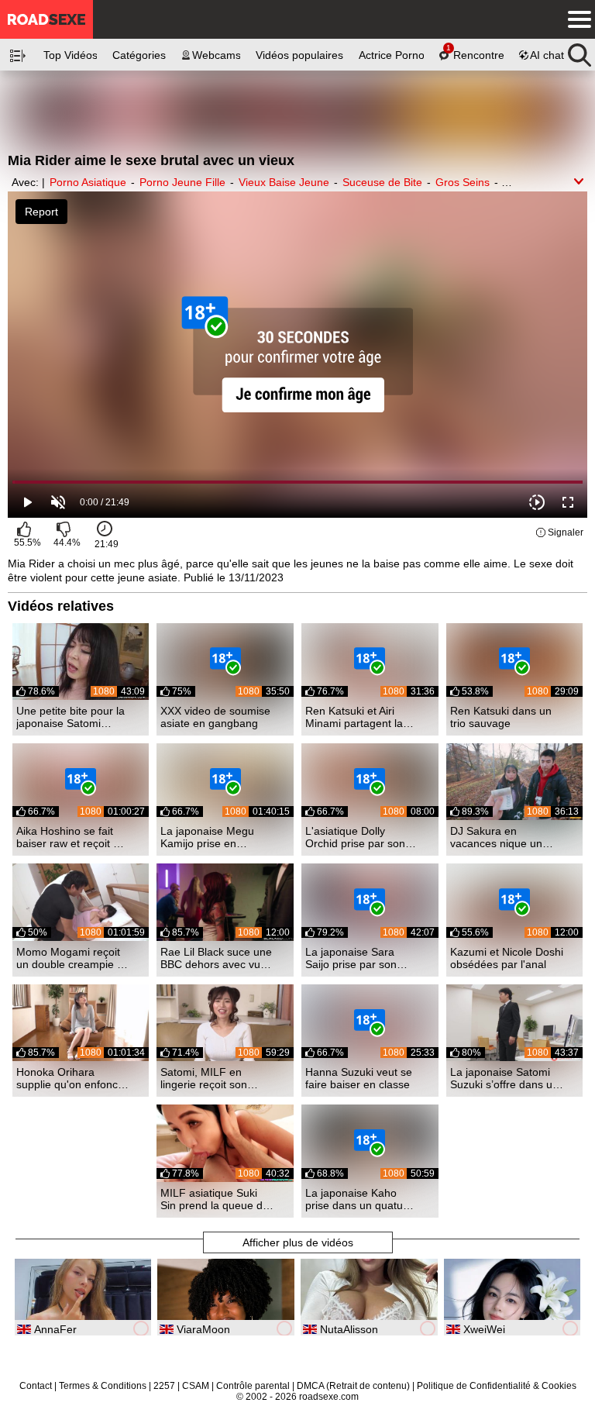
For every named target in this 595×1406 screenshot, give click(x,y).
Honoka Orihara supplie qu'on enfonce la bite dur (70, 1078)
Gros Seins (462, 182)
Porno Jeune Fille (182, 182)
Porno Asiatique (88, 182)
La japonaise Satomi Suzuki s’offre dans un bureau (504, 1078)
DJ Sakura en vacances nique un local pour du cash (496, 837)
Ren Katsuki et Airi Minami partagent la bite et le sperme (354, 717)
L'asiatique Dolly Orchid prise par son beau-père (355, 837)
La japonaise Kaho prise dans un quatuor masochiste (359, 1199)
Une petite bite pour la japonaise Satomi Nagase (70, 717)
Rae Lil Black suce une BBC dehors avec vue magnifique (216, 958)
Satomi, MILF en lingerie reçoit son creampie (203, 1078)
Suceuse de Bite (382, 182)
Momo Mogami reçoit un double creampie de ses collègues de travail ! (72, 958)
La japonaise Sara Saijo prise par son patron (351, 958)
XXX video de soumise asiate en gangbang (215, 717)
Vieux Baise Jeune (284, 182)
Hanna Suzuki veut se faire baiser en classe (358, 1078)
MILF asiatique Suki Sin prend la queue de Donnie (214, 1199)
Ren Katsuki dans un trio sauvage (501, 717)
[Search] (579, 51)
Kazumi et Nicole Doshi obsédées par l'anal (506, 958)
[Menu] (575, 19)
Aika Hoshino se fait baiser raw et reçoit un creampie (71, 837)
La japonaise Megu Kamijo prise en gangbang (207, 837)
